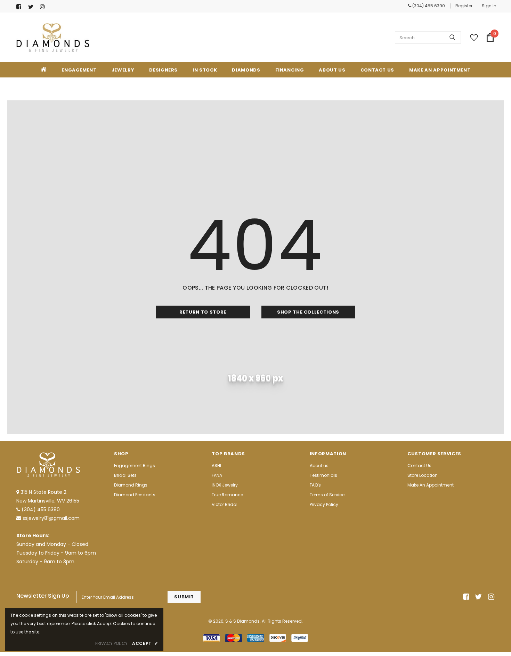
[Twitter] (32, 6)
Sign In (489, 6)
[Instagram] (44, 6)
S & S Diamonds (242, 621)
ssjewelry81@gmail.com (51, 518)
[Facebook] (20, 6)
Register (463, 6)
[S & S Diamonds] (52, 37)
